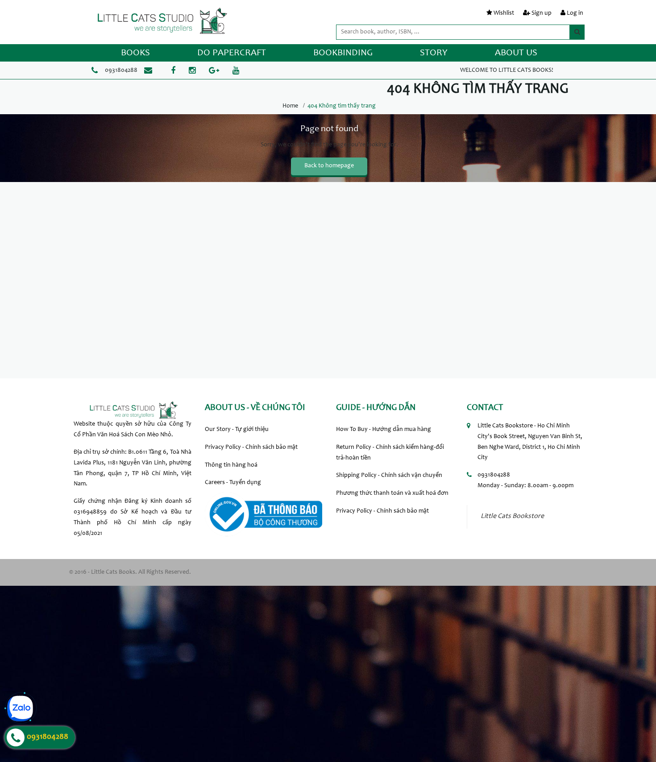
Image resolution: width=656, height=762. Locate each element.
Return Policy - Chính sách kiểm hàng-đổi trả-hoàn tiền (390, 452)
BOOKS (135, 53)
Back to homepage (329, 166)
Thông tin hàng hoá (231, 465)
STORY (434, 53)
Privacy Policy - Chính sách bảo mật (251, 447)
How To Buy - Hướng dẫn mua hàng (383, 430)
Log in (575, 13)
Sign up (541, 13)
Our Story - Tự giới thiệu (237, 430)
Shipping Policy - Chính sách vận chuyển (389, 475)
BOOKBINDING (343, 53)
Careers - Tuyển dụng (233, 483)
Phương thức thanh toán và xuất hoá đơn (392, 493)
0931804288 (121, 70)
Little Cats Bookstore (512, 516)
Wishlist (504, 13)
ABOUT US (516, 53)
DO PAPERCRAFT (231, 53)
